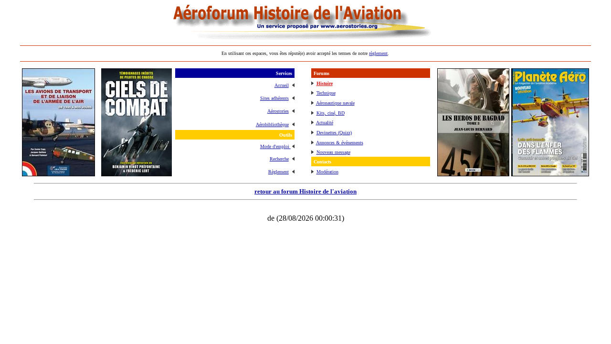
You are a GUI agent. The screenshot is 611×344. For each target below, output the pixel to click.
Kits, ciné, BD (330, 113)
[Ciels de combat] (136, 174)
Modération (327, 171)
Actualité (324, 122)
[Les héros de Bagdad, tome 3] (473, 174)
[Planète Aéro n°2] (550, 174)
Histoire (324, 83)
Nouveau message (333, 152)
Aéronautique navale (335, 103)
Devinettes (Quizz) (334, 132)
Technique (326, 93)
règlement (378, 53)
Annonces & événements (339, 142)
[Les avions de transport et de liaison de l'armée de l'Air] (58, 174)
